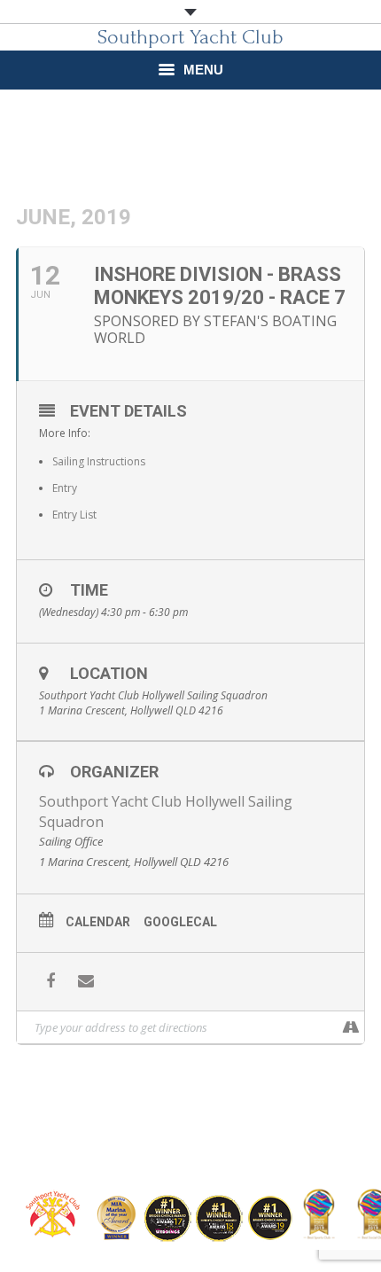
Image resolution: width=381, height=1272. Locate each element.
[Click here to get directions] (350, 1027)
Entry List (74, 514)
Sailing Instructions (98, 461)
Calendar (98, 922)
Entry (64, 488)
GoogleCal (180, 922)
